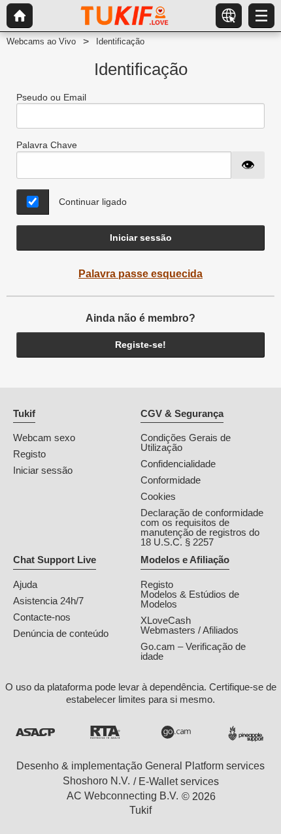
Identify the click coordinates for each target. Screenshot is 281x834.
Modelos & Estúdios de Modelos (189, 599)
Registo (29, 453)
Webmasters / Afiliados (189, 630)
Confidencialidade (178, 463)
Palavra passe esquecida (140, 273)
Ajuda (25, 584)
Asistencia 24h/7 (48, 600)
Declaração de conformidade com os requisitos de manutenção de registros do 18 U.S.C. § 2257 (201, 527)
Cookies (158, 496)
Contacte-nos (42, 617)
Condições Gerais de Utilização (185, 442)
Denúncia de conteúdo (60, 633)
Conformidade (170, 480)
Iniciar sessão (141, 237)
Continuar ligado (93, 201)
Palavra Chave (46, 145)
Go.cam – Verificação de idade (193, 651)
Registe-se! (140, 344)
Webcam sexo (44, 437)
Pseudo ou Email (51, 97)
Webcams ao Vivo (41, 41)
